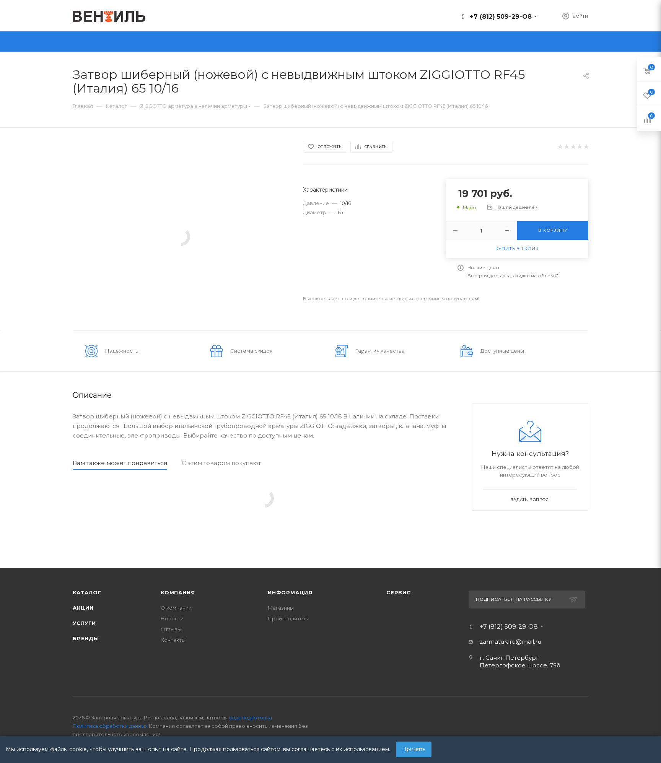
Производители (288, 618)
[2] (566, 146)
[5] (586, 146)
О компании (176, 608)
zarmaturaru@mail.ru (510, 641)
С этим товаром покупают (221, 463)
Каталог (87, 592)
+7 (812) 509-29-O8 (501, 16)
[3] (573, 146)
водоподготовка (250, 717)
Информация (290, 592)
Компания (178, 592)
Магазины (281, 608)
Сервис (398, 592)
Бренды (86, 638)
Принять (413, 749)
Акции (83, 608)
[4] (579, 146)
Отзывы (171, 629)
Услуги (84, 623)
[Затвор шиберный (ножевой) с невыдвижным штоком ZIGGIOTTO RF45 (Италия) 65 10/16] (181, 236)
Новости (172, 618)
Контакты (173, 640)
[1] (560, 146)
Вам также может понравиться (120, 463)
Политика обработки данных (110, 726)
